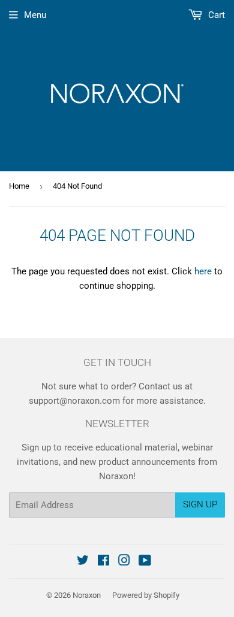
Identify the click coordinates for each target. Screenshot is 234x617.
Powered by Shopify (145, 595)
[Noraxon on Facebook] (103, 561)
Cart (215, 15)
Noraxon (87, 595)
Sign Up (200, 504)
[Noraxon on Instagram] (124, 561)
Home (19, 186)
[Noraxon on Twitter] (83, 561)
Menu (35, 15)
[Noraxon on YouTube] (145, 561)
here (203, 271)
